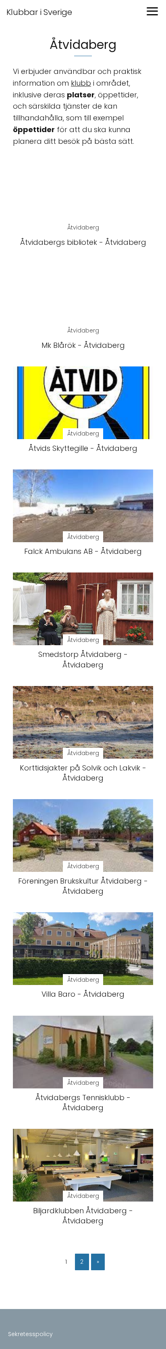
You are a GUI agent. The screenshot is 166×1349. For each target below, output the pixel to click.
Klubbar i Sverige (39, 12)
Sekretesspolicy (30, 1334)
